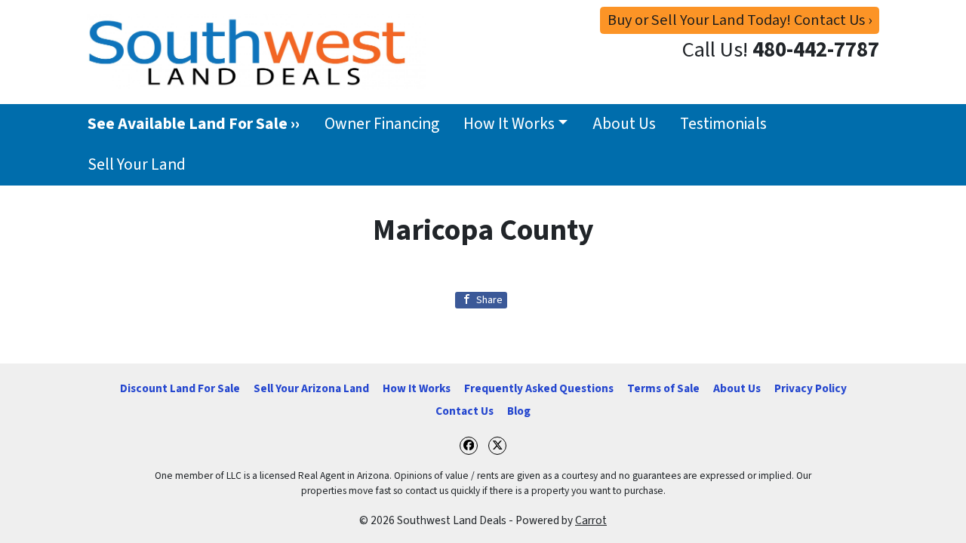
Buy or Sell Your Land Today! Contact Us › (740, 20)
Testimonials (723, 124)
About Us (624, 124)
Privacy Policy (810, 388)
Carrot (591, 520)
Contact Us (464, 411)
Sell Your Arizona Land (311, 388)
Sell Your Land (137, 164)
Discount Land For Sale (180, 388)
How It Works (509, 124)
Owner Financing (382, 124)
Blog (519, 411)
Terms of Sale (663, 388)
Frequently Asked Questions (539, 388)
